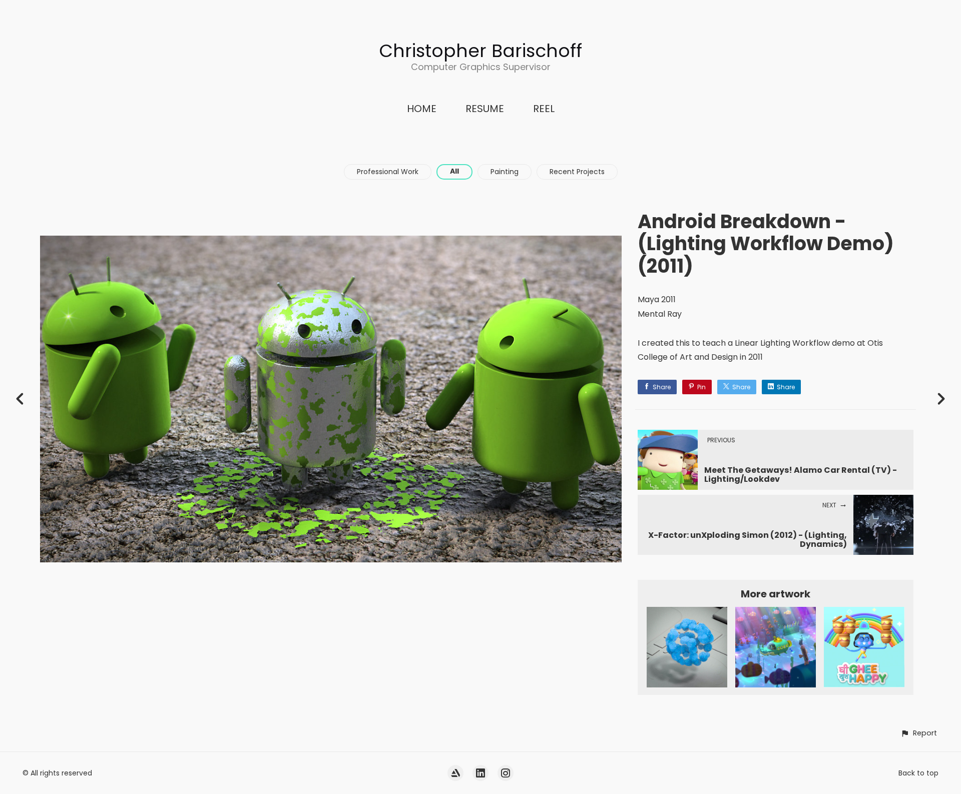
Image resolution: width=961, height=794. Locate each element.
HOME (421, 109)
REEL (544, 109)
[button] (918, 733)
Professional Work (387, 172)
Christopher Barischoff (480, 51)
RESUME (484, 109)
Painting (505, 172)
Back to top (918, 773)
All (454, 171)
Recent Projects (577, 172)
